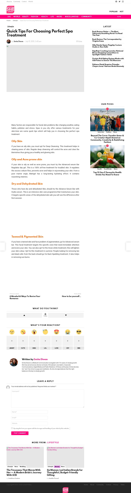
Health (99, 169)
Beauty (57, 466)
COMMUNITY (86, 17)
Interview (101, 132)
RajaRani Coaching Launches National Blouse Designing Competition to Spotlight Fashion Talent (107, 53)
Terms (122, 484)
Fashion (108, 132)
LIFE (52, 17)
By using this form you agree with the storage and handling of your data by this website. (42, 428)
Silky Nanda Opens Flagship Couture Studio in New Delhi (107, 46)
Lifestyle (53, 443)
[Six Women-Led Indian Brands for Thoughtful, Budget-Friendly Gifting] (65, 457)
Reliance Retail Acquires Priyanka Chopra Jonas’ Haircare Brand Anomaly (108, 65)
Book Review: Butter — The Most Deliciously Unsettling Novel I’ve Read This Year (107, 33)
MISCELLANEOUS (71, 17)
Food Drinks (108, 169)
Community (16, 1)
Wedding (22, 466)
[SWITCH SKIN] (112, 17)
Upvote (24, 315)
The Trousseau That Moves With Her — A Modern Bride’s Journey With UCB (24, 472)
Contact (24, 1)
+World (30, 1)
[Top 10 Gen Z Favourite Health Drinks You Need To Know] (107, 156)
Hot (121, 12)
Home (86, 484)
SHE (9, 17)
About (92, 484)
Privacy (115, 484)
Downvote (66, 315)
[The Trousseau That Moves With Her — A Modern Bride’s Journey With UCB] (25, 457)
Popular (113, 12)
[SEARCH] (123, 17)
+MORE (59, 17)
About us (9, 1)
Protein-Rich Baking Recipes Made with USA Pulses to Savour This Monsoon (108, 59)
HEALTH (44, 17)
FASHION (34, 17)
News (16, 466)
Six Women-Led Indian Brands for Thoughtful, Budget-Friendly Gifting (64, 472)
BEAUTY (25, 17)
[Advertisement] (45, 108)
